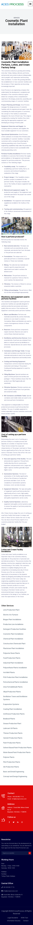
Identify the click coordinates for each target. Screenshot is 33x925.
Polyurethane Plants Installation (15, 668)
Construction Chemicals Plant (14, 644)
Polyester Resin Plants (11, 653)
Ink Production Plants (11, 767)
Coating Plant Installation (12, 709)
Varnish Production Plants (12, 738)
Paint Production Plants (12, 743)
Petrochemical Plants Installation (15, 682)
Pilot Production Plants (11, 762)
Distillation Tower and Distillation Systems (15, 698)
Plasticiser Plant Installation (13, 648)
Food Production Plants (11, 658)
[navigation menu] (30, 4)
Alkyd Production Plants (12, 692)
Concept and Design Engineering (15, 776)
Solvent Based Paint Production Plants (17, 748)
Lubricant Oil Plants (10, 728)
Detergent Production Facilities (14, 629)
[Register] (30, 853)
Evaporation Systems (11, 704)
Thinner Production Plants (12, 733)
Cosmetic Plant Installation (13, 634)
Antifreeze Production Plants (14, 714)
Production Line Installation (13, 624)
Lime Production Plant (11, 610)
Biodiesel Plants (9, 719)
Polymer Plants (8, 757)
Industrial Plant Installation (13, 663)
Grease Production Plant (12, 723)
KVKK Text (24, 918)
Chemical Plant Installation (13, 639)
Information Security (13, 921)
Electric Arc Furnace (10, 615)
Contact (26, 921)
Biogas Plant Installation (12, 619)
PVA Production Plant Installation (15, 677)
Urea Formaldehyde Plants (13, 687)
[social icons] (9, 822)
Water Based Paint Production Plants (17, 752)
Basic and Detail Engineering (13, 772)
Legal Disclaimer (12, 918)
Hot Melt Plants (9, 672)
